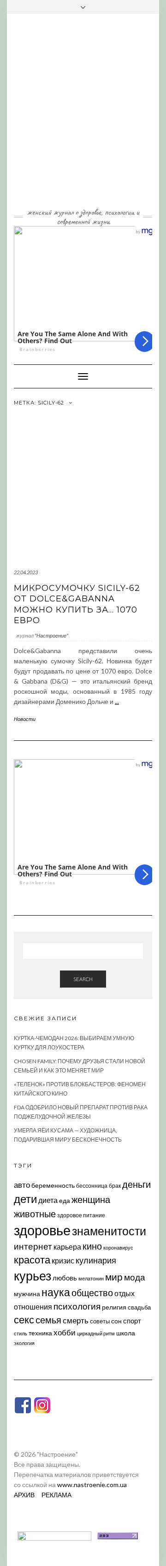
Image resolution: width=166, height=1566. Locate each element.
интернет (33, 1246)
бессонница (91, 1185)
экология (24, 1343)
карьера (67, 1246)
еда (64, 1200)
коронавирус (118, 1247)
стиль (20, 1333)
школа (125, 1333)
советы (100, 1321)
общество (92, 1292)
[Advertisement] (83, 118)
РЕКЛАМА (56, 1495)
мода (134, 1277)
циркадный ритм (96, 1333)
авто (22, 1185)
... (117, 701)
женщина (90, 1199)
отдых (124, 1293)
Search (83, 979)
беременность (53, 1185)
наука (56, 1292)
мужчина (27, 1294)
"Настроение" (51, 635)
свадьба (139, 1307)
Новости (25, 719)
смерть (76, 1320)
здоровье (42, 1230)
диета (48, 1200)
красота (32, 1260)
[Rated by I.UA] (54, 1535)
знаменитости (109, 1231)
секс (24, 1320)
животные (35, 1213)
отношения (33, 1306)
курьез (32, 1275)
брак (115, 1185)
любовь (65, 1278)
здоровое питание (81, 1215)
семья (48, 1319)
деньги (136, 1184)
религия (114, 1307)
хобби (64, 1332)
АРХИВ (24, 1495)
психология (77, 1306)
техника (40, 1333)
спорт (132, 1320)
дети (25, 1198)
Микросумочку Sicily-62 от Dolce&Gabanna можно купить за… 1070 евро (77, 604)
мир (114, 1277)
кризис (63, 1260)
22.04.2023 (26, 572)
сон (116, 1321)
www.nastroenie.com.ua (92, 1485)
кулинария (96, 1260)
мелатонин (91, 1278)
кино (92, 1246)
